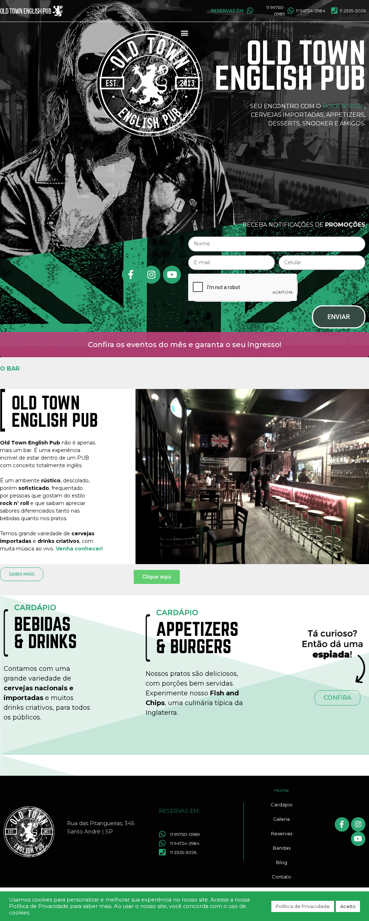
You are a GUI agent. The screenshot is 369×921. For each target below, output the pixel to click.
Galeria (281, 819)
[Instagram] (151, 275)
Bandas (281, 848)
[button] (185, 33)
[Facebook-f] (131, 275)
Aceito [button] (348, 906)
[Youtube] (172, 275)
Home (281, 790)
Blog (281, 862)
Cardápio (282, 804)
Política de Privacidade (303, 906)
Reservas (281, 833)
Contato (281, 877)
